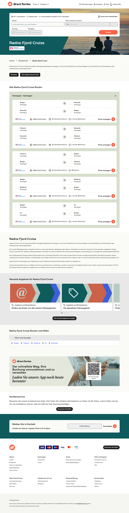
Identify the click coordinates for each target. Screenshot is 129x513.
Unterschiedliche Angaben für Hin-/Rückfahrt (55, 16)
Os (46, 343)
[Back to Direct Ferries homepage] (19, 4)
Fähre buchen (13, 470)
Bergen (16, 343)
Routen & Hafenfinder (15, 465)
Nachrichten (12, 483)
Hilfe (95, 465)
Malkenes (37, 343)
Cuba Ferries (98, 483)
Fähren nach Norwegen (23, 338)
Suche (108, 32)
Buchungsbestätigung (72, 462)
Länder (11, 460)
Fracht (39, 462)
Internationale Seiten (15, 481)
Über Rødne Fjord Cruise (30, 74)
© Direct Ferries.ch (14, 500)
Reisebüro (41, 483)
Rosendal (54, 343)
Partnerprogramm (43, 481)
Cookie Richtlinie (71, 481)
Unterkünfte (41, 460)
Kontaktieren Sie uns (100, 460)
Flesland (26, 343)
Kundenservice (98, 462)
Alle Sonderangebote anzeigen (64, 318)
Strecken (14, 74)
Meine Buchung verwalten (73, 460)
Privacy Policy (70, 483)
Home (11, 61)
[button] (64, 96)
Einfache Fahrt (33, 16)
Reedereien (23, 61)
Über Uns (12, 486)
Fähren (96, 486)
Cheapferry (97, 481)
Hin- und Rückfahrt (19, 16)
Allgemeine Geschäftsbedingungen (76, 486)
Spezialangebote (14, 467)
